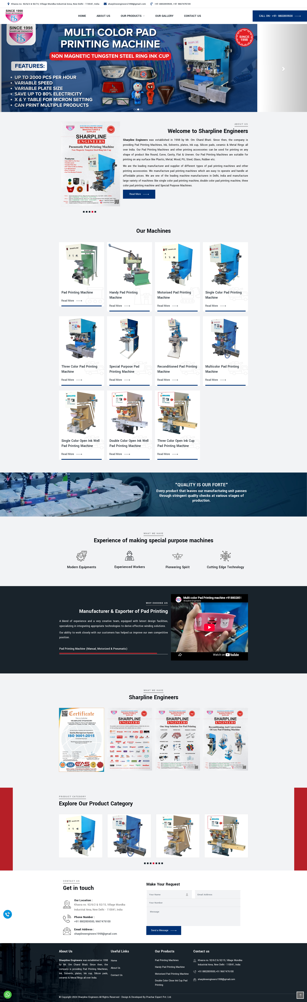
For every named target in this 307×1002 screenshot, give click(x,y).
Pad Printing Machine (77, 292)
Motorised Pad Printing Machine (172, 974)
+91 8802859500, (84, 921)
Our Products (131, 16)
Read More (67, 300)
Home (82, 16)
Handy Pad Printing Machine (170, 967)
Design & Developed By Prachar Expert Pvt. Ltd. (146, 997)
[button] (84, 212)
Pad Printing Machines (167, 960)
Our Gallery (164, 16)
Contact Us (192, 16)
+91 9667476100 (225, 971)
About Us (103, 16)
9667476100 (102, 921)
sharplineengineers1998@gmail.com (127, 3)
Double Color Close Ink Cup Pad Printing (171, 983)
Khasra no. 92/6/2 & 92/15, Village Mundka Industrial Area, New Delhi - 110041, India (220, 962)
